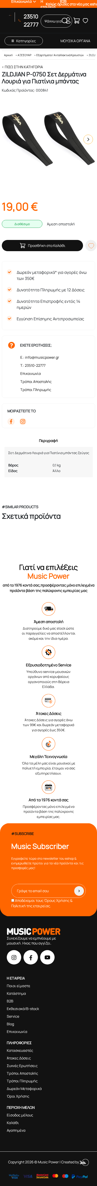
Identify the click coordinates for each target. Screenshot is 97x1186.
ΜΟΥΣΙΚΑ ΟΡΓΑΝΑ (75, 40)
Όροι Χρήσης (18, 1096)
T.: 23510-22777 (33, 365)
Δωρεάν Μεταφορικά (24, 1088)
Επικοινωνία (30, 373)
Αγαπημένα (16, 1130)
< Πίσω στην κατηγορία (22, 66)
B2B (10, 1001)
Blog (10, 1023)
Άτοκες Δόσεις (19, 1058)
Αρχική (8, 55)
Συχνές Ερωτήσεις (22, 1065)
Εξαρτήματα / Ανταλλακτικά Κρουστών (60, 55)
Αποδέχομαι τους (41, 903)
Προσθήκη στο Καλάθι (46, 245)
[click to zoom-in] (48, 139)
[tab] (48, 440)
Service (13, 1016)
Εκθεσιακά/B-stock (23, 1008)
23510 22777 (31, 20)
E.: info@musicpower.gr (39, 357)
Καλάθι (13, 1122)
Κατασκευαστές (20, 1050)
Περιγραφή (48, 440)
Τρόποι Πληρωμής (35, 389)
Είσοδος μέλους (20, 1115)
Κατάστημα (16, 993)
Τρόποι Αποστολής (36, 381)
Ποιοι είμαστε (18, 985)
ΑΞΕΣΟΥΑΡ (24, 55)
